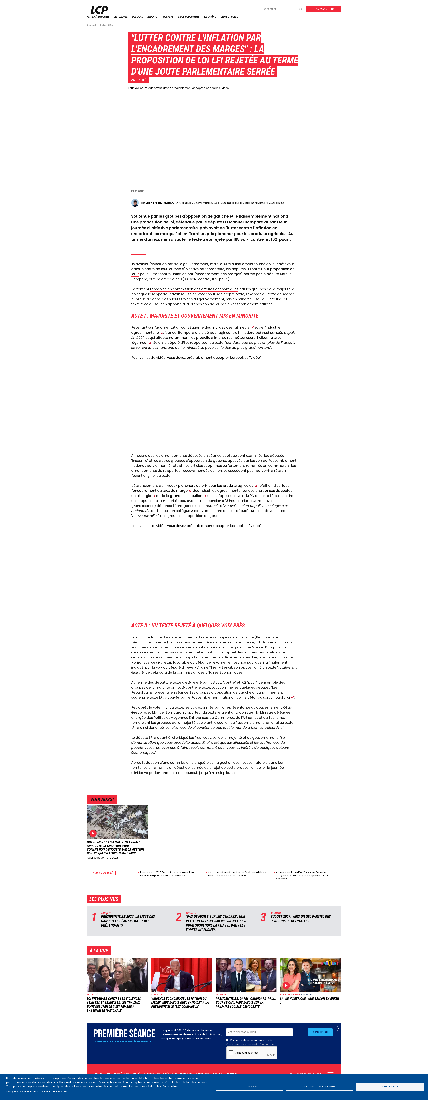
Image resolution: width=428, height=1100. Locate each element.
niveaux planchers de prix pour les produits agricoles (208, 485)
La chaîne (210, 16)
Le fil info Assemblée (101, 873)
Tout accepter (390, 1086)
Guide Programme (188, 16)
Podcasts (167, 16)
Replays (152, 16)
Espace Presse (229, 16)
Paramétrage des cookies (319, 1086)
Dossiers (137, 16)
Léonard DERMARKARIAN (163, 203)
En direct (322, 9)
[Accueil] (98, 16)
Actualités (121, 16)
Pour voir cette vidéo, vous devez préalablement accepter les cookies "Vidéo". (179, 88)
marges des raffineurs (231, 327)
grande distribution (186, 495)
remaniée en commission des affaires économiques (194, 289)
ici (288, 697)
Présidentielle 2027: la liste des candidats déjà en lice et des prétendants (128, 920)
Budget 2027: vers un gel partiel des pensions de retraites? (301, 918)
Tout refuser (249, 1086)
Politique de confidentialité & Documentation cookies (36, 1091)
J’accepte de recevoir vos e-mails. (251, 1042)
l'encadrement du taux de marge (159, 490)
